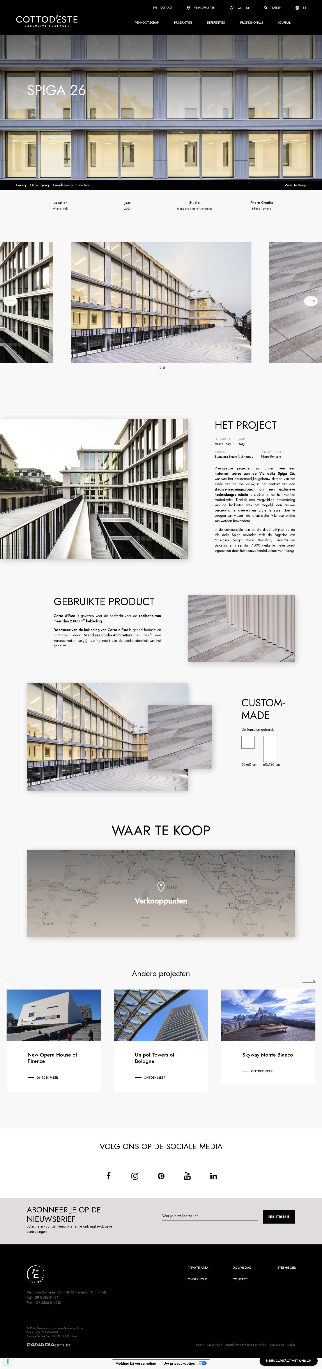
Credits (291, 1345)
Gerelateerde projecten (71, 185)
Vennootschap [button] (147, 22)
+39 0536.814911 (46, 1297)
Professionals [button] (251, 22)
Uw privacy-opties (179, 1363)
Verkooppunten (204, 8)
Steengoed (286, 1267)
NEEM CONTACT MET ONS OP (288, 1360)
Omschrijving (39, 185)
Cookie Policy (214, 1345)
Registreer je (279, 1216)
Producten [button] (183, 22)
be (304, 8)
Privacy (200, 1345)
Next (309, 981)
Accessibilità (277, 1345)
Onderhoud (197, 1279)
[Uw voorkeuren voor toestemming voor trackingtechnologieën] (8, 1361)
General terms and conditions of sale (246, 1345)
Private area (198, 1267)
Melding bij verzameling (135, 1363)
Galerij (21, 185)
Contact (166, 8)
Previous (13, 981)
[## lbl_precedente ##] (10, 301)
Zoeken (276, 8)
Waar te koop (295, 185)
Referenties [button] (216, 22)
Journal (284, 22)
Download (242, 1267)
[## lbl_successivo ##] (311, 301)
